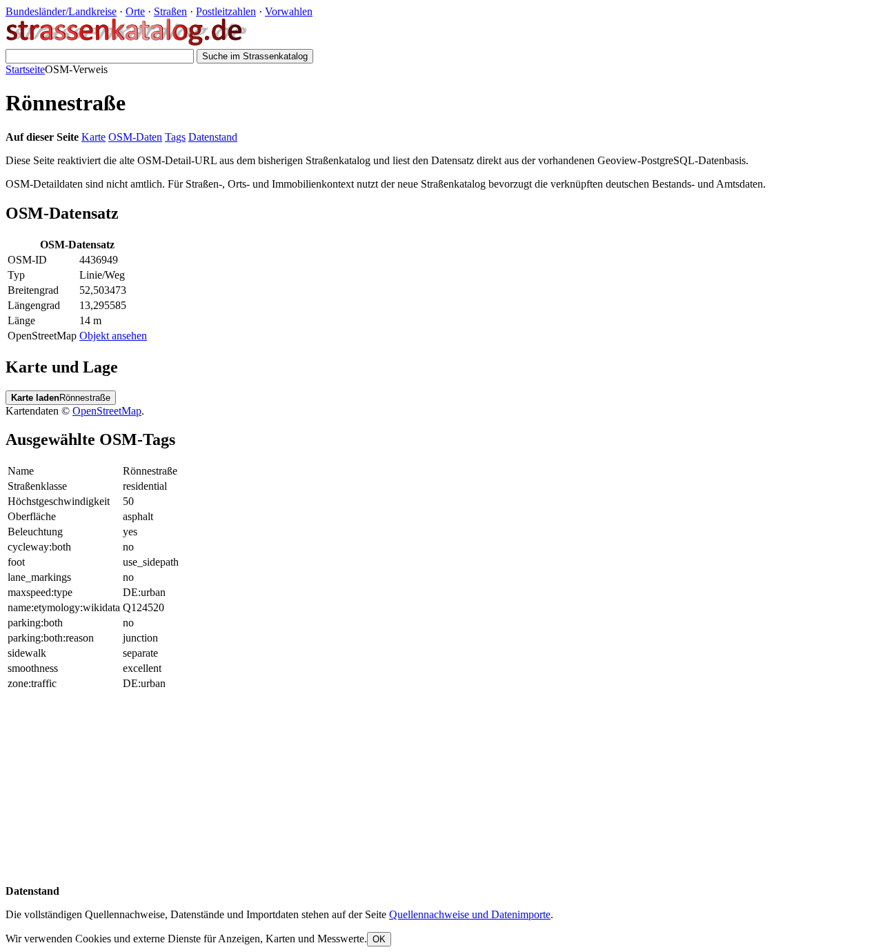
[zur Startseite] (127, 42)
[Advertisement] (419, 788)
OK (379, 939)
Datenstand (212, 137)
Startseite (25, 69)
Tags (175, 137)
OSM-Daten (135, 137)
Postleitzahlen (226, 11)
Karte (93, 137)
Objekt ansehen (113, 335)
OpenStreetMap (106, 411)
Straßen (170, 11)
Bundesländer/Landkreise (61, 11)
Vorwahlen (288, 11)
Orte (135, 11)
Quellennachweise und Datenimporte (469, 914)
